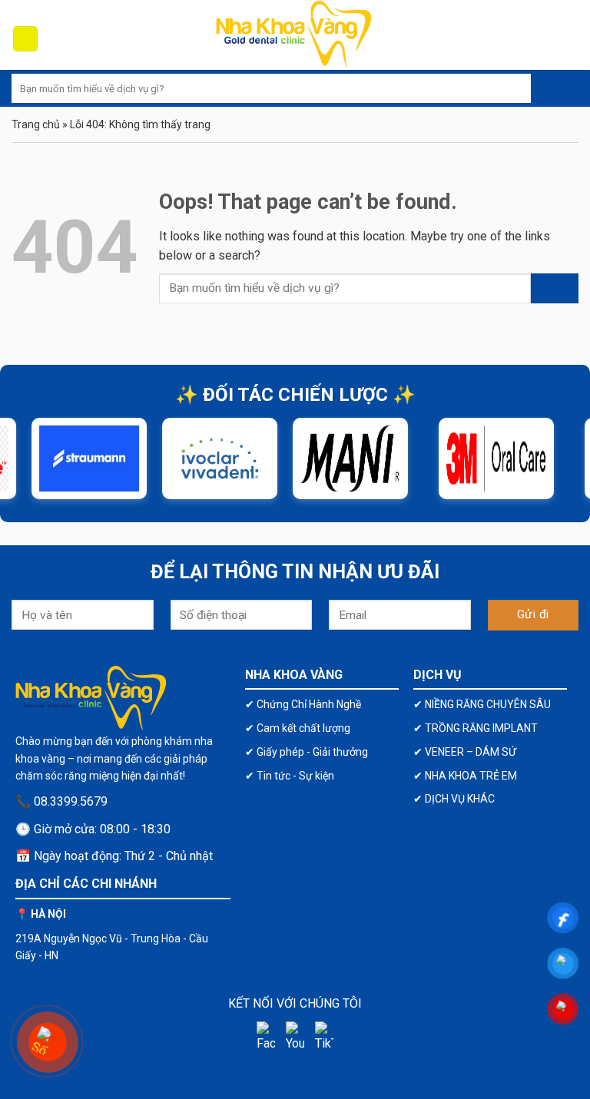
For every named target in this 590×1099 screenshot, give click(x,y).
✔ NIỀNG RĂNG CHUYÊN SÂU (482, 704)
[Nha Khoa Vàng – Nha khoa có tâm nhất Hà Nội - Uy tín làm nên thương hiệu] (295, 35)
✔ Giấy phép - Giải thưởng (306, 752)
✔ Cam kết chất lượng (297, 728)
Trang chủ (36, 124)
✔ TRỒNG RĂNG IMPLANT (475, 728)
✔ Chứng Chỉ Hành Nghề (303, 704)
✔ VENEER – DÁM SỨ (464, 752)
